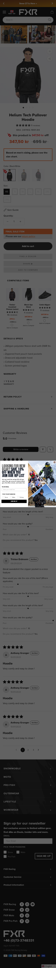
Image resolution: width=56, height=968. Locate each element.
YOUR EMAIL (5, 487)
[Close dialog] (54, 462)
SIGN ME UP (14, 501)
